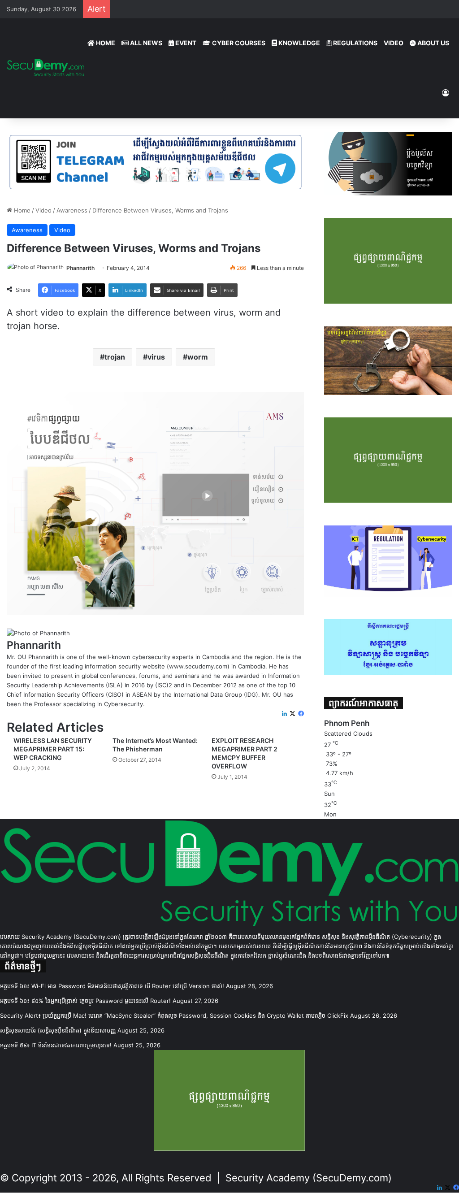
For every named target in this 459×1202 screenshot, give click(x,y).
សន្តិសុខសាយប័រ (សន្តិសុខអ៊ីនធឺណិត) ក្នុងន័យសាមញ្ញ (58, 1030)
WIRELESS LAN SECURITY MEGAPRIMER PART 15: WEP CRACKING (52, 749)
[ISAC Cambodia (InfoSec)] (155, 161)
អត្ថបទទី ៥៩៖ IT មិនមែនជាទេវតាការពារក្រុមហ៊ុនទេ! (56, 1045)
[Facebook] (301, 713)
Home (21, 210)
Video (43, 210)
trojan (114, 356)
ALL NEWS (145, 43)
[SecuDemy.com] (45, 68)
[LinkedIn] (284, 713)
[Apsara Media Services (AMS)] (155, 503)
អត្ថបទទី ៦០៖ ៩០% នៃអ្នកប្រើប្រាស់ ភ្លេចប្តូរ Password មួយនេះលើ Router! (85, 1000)
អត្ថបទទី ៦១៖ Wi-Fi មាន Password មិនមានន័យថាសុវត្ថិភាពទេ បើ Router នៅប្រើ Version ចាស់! (112, 985)
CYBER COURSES (238, 43)
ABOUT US (432, 43)
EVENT (185, 43)
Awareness (71, 210)
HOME (105, 43)
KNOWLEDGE (298, 43)
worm (197, 356)
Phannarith (80, 268)
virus (156, 356)
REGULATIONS (354, 43)
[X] (292, 713)
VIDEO (393, 43)
